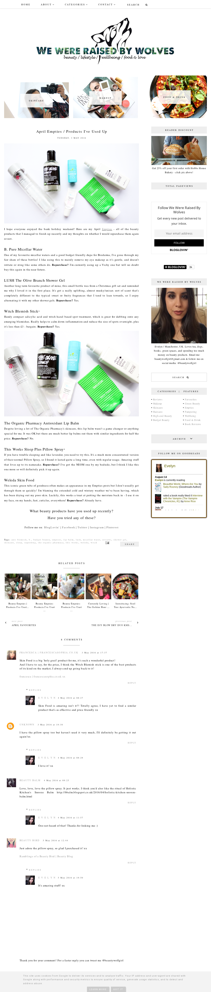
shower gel (120, 539)
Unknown (27, 724)
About (46, 4)
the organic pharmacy (51, 542)
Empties (107, 229)
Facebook (68, 527)
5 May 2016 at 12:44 (55, 840)
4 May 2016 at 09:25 (56, 780)
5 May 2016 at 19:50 (70, 877)
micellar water (91, 539)
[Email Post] (106, 542)
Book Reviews (193, 424)
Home (25, 4)
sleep (19, 542)
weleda (85, 542)
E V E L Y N (47, 697)
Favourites (191, 399)
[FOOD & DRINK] (174, 117)
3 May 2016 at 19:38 (50, 724)
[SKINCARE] (36, 117)
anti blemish (19, 539)
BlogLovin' (52, 527)
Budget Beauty (161, 420)
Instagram (97, 527)
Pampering (191, 411)
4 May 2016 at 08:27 (70, 697)
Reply (132, 682)
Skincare (158, 407)
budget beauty (41, 539)
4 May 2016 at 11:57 (70, 817)
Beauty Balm (30, 780)
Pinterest (112, 527)
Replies (35, 690)
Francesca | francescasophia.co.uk (49, 652)
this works (72, 542)
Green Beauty (192, 403)
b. (30, 539)
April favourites (24, 625)
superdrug (30, 542)
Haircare (158, 411)
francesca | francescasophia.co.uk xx (43, 676)
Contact (105, 4)
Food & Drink (193, 420)
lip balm (68, 539)
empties (56, 539)
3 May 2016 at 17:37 (94, 652)
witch (94, 542)
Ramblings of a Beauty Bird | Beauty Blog (46, 856)
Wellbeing (190, 415)
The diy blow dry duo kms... (111, 625)
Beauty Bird (30, 840)
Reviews (158, 399)
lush (78, 539)
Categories (75, 4)
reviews (106, 539)
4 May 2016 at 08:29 (70, 757)
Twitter (82, 527)
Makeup (157, 403)
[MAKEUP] (105, 117)
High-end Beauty (162, 415)
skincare (9, 542)
